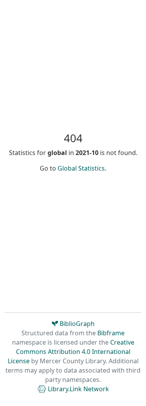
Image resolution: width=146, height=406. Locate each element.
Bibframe (111, 333)
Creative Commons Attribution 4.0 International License (71, 351)
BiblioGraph (76, 323)
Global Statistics (81, 168)
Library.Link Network (77, 389)
